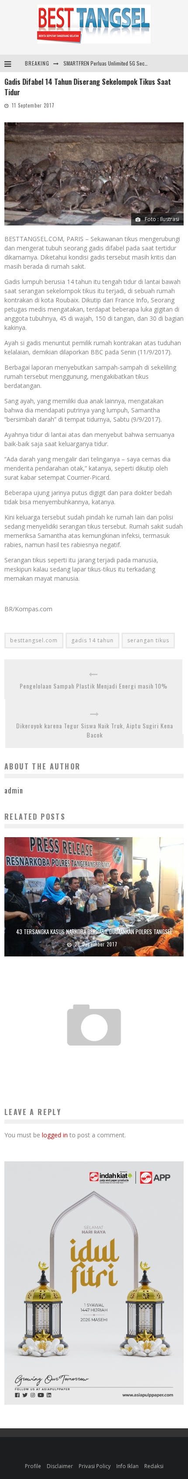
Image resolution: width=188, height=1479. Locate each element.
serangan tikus (148, 640)
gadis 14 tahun (92, 640)
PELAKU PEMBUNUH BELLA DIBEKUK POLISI (94, 1059)
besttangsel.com (34, 640)
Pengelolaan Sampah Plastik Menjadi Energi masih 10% (93, 685)
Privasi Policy (95, 1466)
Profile (33, 1466)
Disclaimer (60, 1466)
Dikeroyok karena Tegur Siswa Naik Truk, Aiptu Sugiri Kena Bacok (94, 730)
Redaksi (154, 1466)
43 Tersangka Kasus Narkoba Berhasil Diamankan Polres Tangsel (94, 931)
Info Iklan (127, 1466)
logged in (55, 1135)
